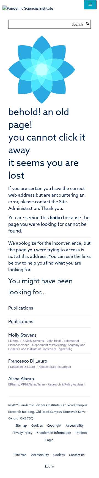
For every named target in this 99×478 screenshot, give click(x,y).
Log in (49, 466)
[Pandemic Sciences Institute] (30, 6)
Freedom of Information (54, 433)
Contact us (76, 455)
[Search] (87, 24)
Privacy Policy (22, 433)
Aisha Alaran (21, 379)
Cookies (37, 425)
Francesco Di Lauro (27, 361)
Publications (20, 308)
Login (49, 440)
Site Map (21, 455)
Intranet (81, 433)
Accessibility (75, 425)
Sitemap (21, 425)
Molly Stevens (22, 335)
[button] (90, 4)
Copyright (54, 425)
